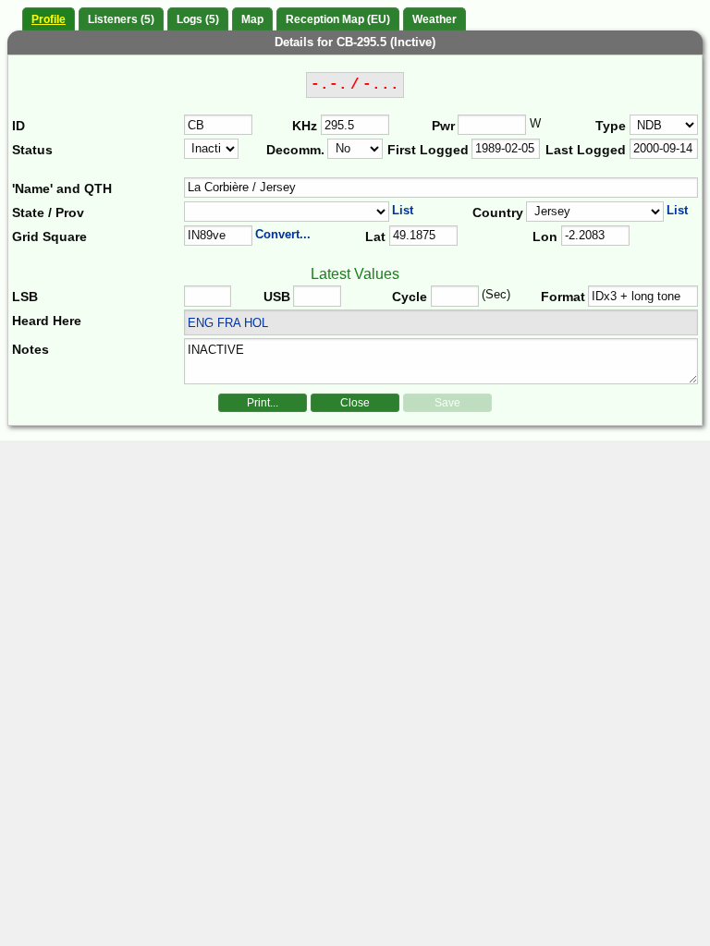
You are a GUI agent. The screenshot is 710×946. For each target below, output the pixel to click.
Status (32, 149)
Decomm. (295, 149)
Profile (48, 19)
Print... (262, 402)
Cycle (409, 296)
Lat (375, 236)
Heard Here (46, 320)
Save (447, 402)
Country (497, 212)
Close (355, 402)
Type (610, 125)
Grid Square (49, 236)
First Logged (428, 149)
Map (252, 19)
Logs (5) (198, 19)
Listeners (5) (121, 19)
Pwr (443, 125)
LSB (25, 296)
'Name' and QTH (62, 188)
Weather (434, 19)
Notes (30, 349)
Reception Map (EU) (338, 19)
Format (563, 296)
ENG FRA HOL (228, 323)
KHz (304, 125)
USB (276, 296)
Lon (544, 236)
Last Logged (585, 149)
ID (18, 125)
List (402, 210)
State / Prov (48, 212)
